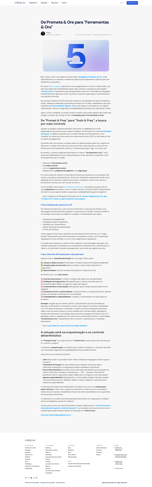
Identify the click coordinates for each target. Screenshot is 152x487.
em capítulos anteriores (73, 187)
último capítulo (54, 86)
